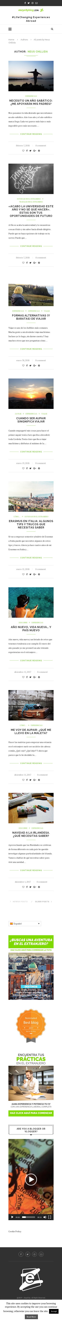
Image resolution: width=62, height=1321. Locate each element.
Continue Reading (31, 134)
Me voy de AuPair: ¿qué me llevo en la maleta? (31, 731)
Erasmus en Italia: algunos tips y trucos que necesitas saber (31, 524)
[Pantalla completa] (49, 1217)
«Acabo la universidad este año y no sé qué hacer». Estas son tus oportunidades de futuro (31, 211)
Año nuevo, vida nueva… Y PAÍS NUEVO (31, 628)
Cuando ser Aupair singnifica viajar (31, 420)
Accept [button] (54, 1311)
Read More (31, 1316)
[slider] (28, 1217)
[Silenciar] (44, 1217)
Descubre (23, 623)
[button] (31, 1179)
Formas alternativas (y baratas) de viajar (31, 317)
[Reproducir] (12, 1217)
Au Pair (18, 414)
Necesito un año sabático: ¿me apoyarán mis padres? (31, 102)
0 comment (41, 145)
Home (11, 39)
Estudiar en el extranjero (29, 199)
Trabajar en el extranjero (31, 202)
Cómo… (17, 517)
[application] (31, 1179)
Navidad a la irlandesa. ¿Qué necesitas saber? (31, 834)
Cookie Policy (14, 1231)
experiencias (34, 311)
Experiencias (31, 96)
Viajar (47, 311)
